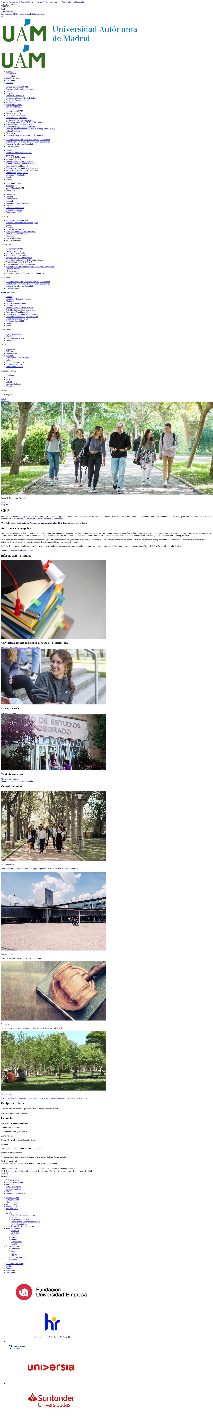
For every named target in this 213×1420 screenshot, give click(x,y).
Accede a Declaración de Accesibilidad (16, 2)
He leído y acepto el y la (26, 1171)
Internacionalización (14, 183)
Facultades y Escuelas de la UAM (19, 153)
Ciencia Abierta (12, 133)
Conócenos (10, 190)
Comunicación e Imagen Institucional (25, 1222)
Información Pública (14, 210)
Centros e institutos (13, 113)
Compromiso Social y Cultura (17, 203)
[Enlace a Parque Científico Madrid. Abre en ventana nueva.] (17, 1350)
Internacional (11, 80)
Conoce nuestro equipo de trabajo (14, 1113)
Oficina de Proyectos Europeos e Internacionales (25, 135)
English (4, 9)
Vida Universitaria (13, 78)
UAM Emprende (12, 146)
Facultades (15, 1231)
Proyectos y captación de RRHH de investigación (25, 122)
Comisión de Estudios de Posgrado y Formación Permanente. (39, 519)
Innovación (10, 76)
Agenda (9, 179)
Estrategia (10, 201)
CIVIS (3, 4)
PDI (11, 14)
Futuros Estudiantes (31, 14)
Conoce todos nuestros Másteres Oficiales (17, 550)
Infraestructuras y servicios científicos (20, 126)
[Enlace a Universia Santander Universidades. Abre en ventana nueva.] (51, 1417)
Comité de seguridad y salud (17, 173)
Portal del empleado (13, 1189)
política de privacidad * (41, 1171)
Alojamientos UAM (13, 159)
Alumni (42, 14)
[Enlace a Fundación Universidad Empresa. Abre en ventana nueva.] (51, 1308)
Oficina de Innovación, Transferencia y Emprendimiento (28, 140)
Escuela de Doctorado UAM (17, 100)
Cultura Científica (13, 131)
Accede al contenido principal (73, 2)
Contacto (9, 1268)
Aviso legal (10, 1270)
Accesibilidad (11, 1272)
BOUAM (9, 1184)
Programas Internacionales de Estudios (21, 98)
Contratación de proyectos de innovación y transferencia (28, 142)
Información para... (8, 11)
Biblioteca (10, 4)
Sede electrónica (12, 1180)
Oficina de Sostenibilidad (16, 175)
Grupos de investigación (15, 115)
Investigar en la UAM (14, 111)
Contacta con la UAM (14, 212)
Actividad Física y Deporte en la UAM (21, 164)
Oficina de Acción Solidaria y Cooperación (22, 168)
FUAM (14, 1244)
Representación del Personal (17, 166)
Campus (9, 150)
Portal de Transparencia (15, 208)
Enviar (4, 1173)
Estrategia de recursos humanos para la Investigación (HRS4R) (30, 129)
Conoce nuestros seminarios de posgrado (17, 781)
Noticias (9, 177)
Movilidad (10, 186)
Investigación (11, 74)
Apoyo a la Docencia (14, 105)
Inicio (3, 502)
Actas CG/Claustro (13, 1187)
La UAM (9, 83)
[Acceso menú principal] (2, 16)
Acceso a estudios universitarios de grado (22, 89)
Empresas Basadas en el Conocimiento (21, 144)
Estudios (9, 72)
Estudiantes (5, 14)
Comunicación (11, 199)
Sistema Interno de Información (23, 1215)
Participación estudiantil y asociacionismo (22, 170)
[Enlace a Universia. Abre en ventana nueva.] (51, 1383)
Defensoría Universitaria (15, 1193)
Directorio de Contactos (20, 1219)
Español (5, 7)
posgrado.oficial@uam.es (27, 1140)
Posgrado (9, 93)
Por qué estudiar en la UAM (17, 87)
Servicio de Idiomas (13, 107)
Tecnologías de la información (22, 1226)
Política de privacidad (14, 1264)
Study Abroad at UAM (15, 188)
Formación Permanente (15, 96)
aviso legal (23, 1171)
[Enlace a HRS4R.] (51, 1341)
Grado (8, 91)
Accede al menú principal (41, 2)
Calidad (9, 205)
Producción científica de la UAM (19, 124)
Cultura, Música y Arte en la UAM (19, 161)
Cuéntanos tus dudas (9, 1169)
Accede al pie (56, 2)
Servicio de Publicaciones (16, 157)
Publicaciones (16, 1242)
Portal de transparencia (15, 1182)
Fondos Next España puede (16, 118)
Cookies (9, 1266)
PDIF (15, 14)
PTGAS (20, 14)
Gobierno (9, 196)
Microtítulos (10, 102)
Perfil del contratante (19, 1224)
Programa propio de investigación (19, 120)
